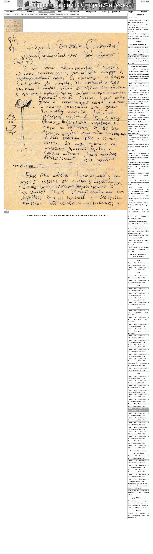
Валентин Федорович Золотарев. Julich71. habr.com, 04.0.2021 (138, 21)
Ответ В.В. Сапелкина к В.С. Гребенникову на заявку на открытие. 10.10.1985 (138, 131)
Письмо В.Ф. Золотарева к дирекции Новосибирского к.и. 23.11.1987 (138, 242)
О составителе (132, 18)
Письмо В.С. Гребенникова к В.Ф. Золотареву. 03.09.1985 (138, 337)
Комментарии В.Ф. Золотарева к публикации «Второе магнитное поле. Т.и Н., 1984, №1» (138, 486)
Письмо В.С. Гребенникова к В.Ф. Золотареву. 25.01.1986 (138, 303)
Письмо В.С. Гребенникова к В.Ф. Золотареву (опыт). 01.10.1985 (138, 319)
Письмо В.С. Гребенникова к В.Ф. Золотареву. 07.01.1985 (138, 369)
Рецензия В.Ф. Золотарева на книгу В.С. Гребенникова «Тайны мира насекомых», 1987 (138, 231)
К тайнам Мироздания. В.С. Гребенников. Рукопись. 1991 (138, 70)
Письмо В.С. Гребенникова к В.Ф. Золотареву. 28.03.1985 (138, 355)
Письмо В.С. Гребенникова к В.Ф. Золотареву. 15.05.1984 (138, 419)
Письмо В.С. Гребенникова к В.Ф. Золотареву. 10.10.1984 (138, 391)
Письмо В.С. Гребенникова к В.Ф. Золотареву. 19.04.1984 (138, 433)
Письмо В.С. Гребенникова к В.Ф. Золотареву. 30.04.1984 (138, 428)
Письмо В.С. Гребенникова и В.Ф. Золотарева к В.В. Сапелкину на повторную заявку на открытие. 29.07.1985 (138, 157)
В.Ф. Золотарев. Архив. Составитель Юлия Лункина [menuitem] (34, 14)
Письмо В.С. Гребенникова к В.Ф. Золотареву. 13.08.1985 (138, 341)
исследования (73, 12)
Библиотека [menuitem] (15, 14)
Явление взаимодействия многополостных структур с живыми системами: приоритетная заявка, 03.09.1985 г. (138, 148)
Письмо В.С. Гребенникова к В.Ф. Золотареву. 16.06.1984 (138, 405)
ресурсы (131, 12)
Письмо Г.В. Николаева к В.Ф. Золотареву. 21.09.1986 (138, 462)
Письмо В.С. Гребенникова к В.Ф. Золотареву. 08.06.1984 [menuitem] (64, 14)
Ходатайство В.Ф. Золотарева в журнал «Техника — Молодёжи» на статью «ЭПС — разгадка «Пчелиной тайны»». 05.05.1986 (138, 100)
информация (91, 12)
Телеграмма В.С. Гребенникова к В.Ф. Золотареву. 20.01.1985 (138, 364)
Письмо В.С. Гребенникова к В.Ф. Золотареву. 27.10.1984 (138, 386)
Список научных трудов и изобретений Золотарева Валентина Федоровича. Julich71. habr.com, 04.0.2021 (138, 28)
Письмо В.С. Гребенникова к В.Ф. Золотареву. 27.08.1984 (138, 396)
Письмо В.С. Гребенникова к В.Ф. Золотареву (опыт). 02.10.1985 (138, 313)
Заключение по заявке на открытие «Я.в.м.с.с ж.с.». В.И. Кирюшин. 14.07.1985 (138, 176)
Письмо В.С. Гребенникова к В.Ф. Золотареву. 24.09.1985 (138, 325)
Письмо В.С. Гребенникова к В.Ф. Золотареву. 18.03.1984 (138, 442)
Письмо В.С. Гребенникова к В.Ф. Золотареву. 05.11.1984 (138, 382)
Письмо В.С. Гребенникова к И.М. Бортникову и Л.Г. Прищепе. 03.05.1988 (138, 86)
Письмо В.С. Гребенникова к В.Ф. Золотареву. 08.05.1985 (138, 346)
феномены (116, 12)
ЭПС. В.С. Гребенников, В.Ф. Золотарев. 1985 (138, 217)
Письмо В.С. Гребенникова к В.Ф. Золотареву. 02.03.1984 (138, 447)
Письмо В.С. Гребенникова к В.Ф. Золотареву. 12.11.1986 (138, 290)
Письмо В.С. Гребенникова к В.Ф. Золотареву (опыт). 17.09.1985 (138, 331)
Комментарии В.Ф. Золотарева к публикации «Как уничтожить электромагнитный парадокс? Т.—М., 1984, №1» (138, 60)
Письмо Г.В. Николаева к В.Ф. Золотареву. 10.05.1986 (138, 475)
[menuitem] (7, 1)
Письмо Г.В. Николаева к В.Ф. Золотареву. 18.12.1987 (138, 457)
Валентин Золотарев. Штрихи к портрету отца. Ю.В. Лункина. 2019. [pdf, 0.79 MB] (138, 36)
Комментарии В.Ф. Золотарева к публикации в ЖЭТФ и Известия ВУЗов (138, 493)
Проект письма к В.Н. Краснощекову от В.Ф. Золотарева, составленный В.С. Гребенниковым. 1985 (138, 190)
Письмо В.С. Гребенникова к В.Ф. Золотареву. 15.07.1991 (138, 269)
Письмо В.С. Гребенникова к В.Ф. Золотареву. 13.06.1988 (138, 281)
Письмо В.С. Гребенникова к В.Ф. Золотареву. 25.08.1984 (138, 400)
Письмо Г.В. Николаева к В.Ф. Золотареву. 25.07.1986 (138, 466)
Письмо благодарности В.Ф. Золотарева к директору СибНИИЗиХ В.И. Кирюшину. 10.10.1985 (138, 139)
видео (104, 12)
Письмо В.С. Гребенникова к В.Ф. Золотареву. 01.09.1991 (138, 264)
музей (60, 12)
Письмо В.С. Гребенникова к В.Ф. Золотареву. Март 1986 (138, 294)
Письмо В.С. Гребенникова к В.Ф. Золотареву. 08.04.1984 (138, 437)
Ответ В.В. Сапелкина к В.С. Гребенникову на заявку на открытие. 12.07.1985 (138, 182)
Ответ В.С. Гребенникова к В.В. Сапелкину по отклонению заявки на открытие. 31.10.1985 (138, 124)
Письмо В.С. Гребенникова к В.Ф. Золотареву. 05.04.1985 (138, 350)
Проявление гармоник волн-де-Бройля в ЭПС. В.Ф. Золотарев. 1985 (138, 205)
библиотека (46, 12)
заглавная (10, 12)
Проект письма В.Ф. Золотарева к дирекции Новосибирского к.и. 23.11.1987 (138, 249)
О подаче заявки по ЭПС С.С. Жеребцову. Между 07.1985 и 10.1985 (138, 198)
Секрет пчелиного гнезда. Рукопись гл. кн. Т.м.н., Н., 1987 (138, 237)
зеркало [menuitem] (143, 1)
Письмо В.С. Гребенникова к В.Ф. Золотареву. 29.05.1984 (138, 414)
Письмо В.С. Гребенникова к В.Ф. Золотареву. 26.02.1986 (138, 299)
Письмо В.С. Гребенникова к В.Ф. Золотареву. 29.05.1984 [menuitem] (86, 215)
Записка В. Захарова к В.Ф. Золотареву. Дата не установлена (138, 515)
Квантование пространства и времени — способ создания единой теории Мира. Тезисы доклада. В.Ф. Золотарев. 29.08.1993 (138, 51)
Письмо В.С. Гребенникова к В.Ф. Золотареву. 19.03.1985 (138, 360)
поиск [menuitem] (147, 1)
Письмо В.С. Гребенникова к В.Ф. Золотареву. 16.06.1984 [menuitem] (45, 215)
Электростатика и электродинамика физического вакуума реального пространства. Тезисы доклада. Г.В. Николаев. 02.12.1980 (138, 504)
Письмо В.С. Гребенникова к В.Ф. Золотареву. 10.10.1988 (138, 277)
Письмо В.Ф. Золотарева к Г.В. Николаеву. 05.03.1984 (138, 480)
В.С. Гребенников (27, 12)
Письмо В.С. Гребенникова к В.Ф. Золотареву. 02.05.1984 (138, 423)
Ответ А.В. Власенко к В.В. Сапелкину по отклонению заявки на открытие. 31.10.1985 (138, 117)
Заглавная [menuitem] (6, 14)
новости (144, 12)
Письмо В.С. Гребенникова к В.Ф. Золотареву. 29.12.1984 (138, 377)
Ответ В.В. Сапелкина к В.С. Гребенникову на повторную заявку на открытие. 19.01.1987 (138, 92)
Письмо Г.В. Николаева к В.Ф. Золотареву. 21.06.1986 (138, 471)
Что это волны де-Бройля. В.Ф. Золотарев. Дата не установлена (138, 212)
